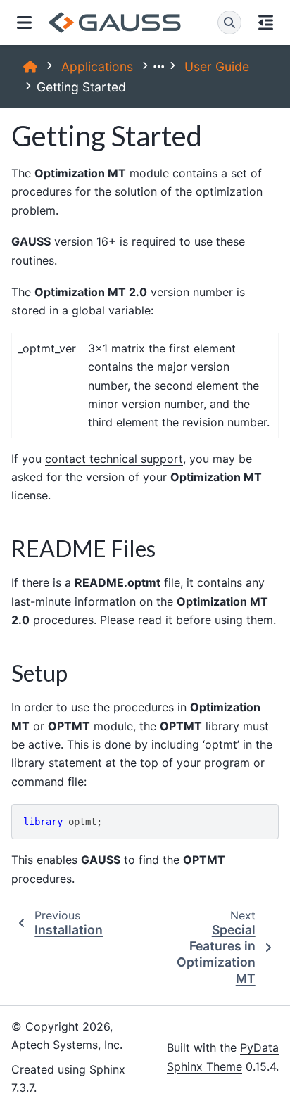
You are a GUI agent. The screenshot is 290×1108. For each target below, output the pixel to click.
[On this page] (266, 22)
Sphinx (107, 1069)
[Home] (30, 66)
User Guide (216, 66)
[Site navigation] (24, 22)
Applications (97, 66)
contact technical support (114, 459)
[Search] (229, 22)
